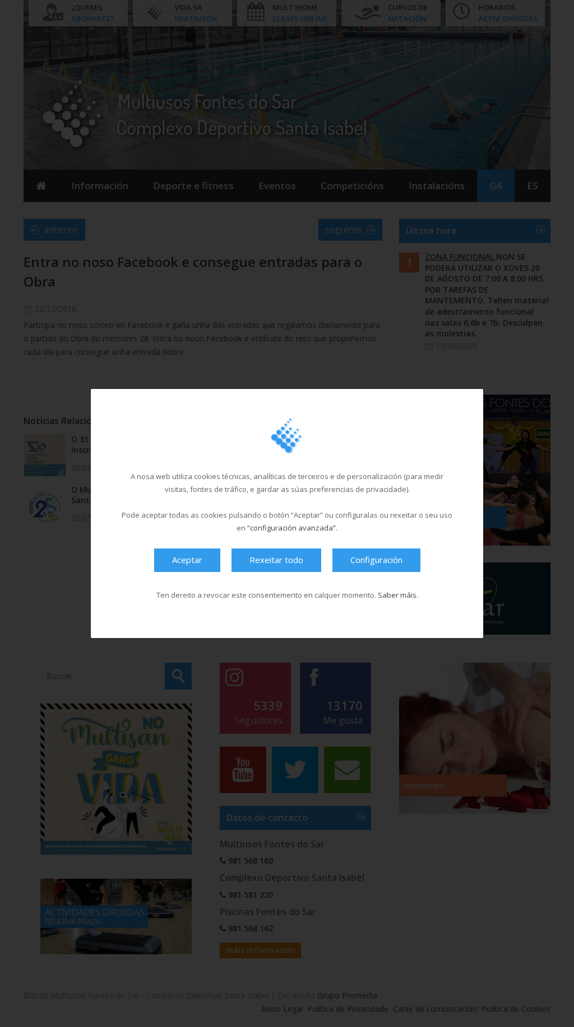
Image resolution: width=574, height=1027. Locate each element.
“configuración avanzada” (291, 528)
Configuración (376, 559)
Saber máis (397, 595)
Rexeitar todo (276, 559)
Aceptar (187, 559)
